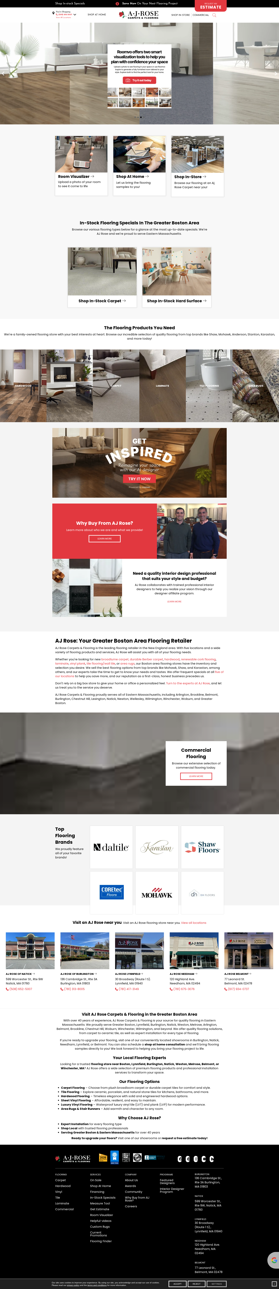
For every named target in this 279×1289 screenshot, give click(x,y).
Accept (178, 1284)
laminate (62, 664)
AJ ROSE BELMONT (236, 974)
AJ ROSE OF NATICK (19, 974)
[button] (105, 538)
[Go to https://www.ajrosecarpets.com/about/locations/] (197, 166)
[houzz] (212, 1159)
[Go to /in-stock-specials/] (82, 4)
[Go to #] (214, 15)
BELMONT (200, 1262)
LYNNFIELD (200, 1219)
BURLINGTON (202, 1174)
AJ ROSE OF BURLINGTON (77, 974)
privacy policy (73, 1285)
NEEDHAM (200, 1240)
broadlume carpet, (115, 659)
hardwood (172, 659)
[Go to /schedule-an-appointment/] (211, 6)
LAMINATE (162, 386)
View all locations (193, 923)
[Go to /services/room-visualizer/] (81, 166)
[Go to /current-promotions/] (149, 3)
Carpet (116, 386)
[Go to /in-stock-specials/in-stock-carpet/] (102, 277)
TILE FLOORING (209, 386)
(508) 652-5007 (65, 15)
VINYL (70, 386)
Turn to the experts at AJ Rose (188, 683)
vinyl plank (77, 664)
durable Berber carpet (146, 659)
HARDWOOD (23, 386)
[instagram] (196, 1159)
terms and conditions (97, 1285)
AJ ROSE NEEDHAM (182, 974)
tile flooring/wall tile (101, 664)
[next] (276, 73)
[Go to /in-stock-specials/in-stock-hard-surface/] (176, 277)
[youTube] (204, 1159)
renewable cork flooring (198, 659)
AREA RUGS (255, 386)
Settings (217, 1284)
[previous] (3, 73)
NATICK (199, 1196)
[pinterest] (188, 1159)
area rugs (127, 664)
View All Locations (63, 17)
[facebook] (180, 1159)
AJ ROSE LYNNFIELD (127, 974)
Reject (197, 1284)
